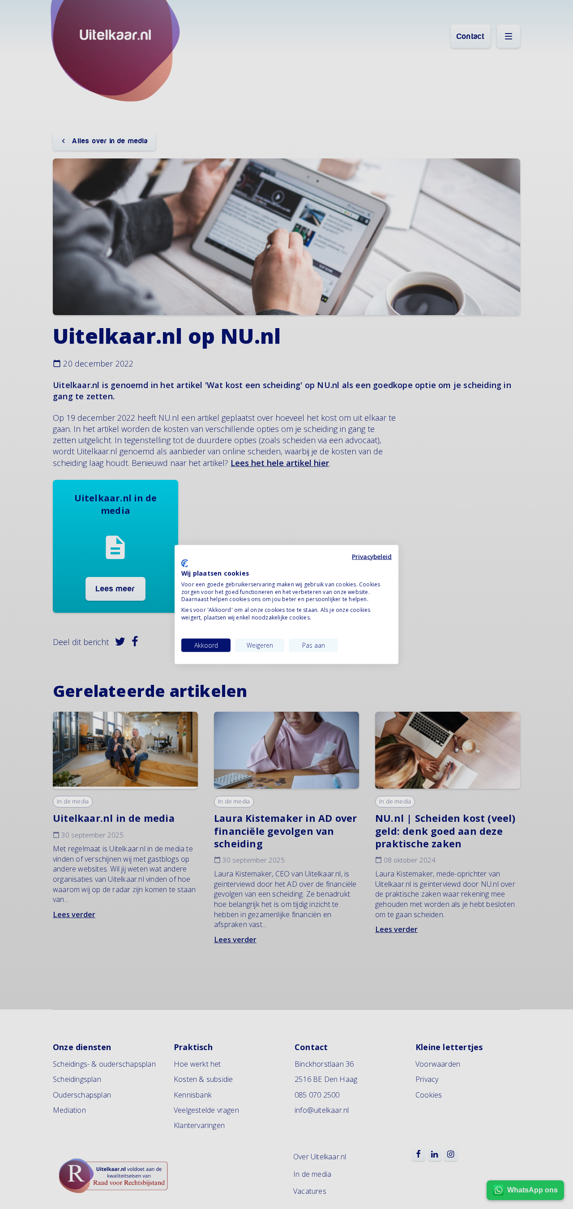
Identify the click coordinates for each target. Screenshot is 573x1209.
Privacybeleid (372, 556)
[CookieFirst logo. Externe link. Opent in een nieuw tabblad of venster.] (184, 564)
